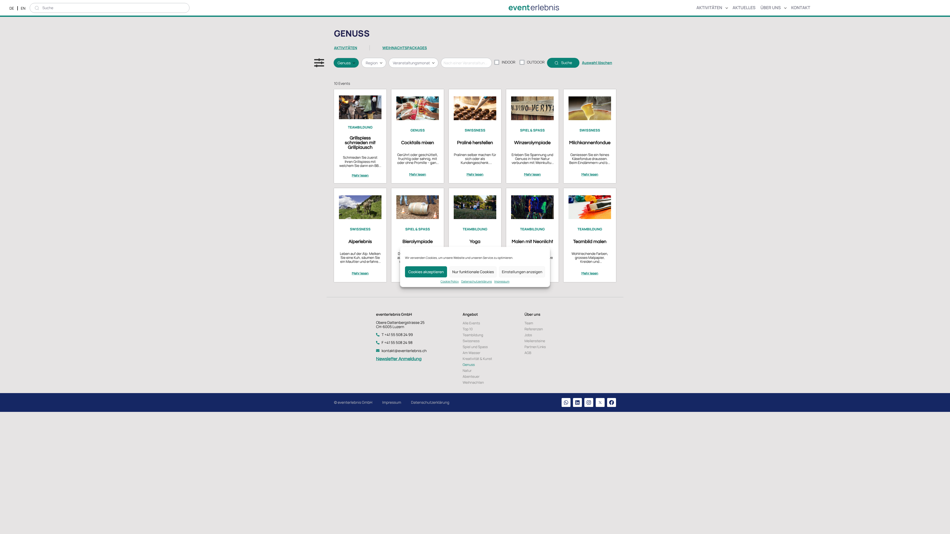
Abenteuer (471, 376)
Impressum (501, 281)
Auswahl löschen (597, 62)
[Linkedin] (577, 402)
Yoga (475, 241)
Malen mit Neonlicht (532, 241)
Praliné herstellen (475, 142)
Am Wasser (471, 353)
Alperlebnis (360, 241)
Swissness (471, 341)
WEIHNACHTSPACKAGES (404, 47)
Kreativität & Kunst (477, 358)
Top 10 (468, 329)
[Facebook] (611, 402)
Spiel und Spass (475, 347)
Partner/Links (535, 347)
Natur (467, 370)
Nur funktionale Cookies (473, 271)
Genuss (469, 364)
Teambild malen (590, 241)
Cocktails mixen (417, 142)
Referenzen (533, 329)
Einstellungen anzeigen (522, 271)
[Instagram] (588, 402)
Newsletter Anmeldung (399, 358)
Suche (566, 62)
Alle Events (471, 323)
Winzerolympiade (532, 142)
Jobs (528, 335)
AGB (527, 353)
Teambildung (473, 335)
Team (528, 323)
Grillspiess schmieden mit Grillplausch (360, 142)
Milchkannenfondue (589, 142)
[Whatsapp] (566, 402)
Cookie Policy (450, 281)
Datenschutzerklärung (476, 281)
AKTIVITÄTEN (345, 47)
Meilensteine (534, 341)
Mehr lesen (360, 175)
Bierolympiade (418, 241)
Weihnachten (473, 382)
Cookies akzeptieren (426, 271)
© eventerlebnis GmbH (353, 402)
